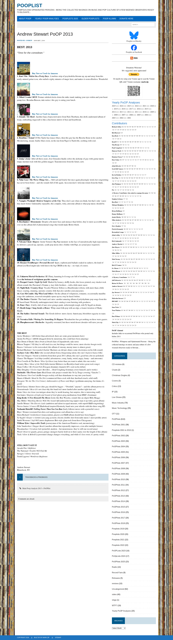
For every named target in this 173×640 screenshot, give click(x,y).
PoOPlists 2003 (118, 441)
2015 (146, 108)
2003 (114, 118)
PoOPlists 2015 (118, 507)
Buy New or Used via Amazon (45, 73)
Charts (114, 370)
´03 (125, 127)
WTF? (114, 605)
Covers (115, 381)
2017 (131, 108)
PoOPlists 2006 (118, 457)
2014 (114, 112)
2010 (144, 112)
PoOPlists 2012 (118, 490)
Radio (114, 567)
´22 (128, 130)
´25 (135, 130)
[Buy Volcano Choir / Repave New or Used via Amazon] (23, 238)
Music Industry (118, 403)
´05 (130, 127)
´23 (130, 130)
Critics (114, 386)
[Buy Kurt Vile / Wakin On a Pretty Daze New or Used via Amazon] (23, 73)
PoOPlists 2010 (118, 479)
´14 (152, 127)
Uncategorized (118, 589)
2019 (116, 108)
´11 (145, 127)
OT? (114, 414)
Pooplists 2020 (118, 534)
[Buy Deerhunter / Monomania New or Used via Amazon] (23, 218)
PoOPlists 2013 (118, 496)
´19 (120, 130)
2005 (139, 114)
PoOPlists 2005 (118, 452)
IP (113, 392)
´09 (140, 127)
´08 (137, 127)
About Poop (25, 19)
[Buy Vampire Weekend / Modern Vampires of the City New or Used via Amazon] (23, 197)
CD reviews (117, 364)
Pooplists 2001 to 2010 (121, 430)
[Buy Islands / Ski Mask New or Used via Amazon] (23, 113)
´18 (118, 130)
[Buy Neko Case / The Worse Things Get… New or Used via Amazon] (23, 176)
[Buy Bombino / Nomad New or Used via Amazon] (23, 134)
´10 (142, 127)
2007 (123, 114)
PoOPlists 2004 (118, 447)
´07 (135, 127)
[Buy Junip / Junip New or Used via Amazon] (23, 156)
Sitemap (58, 637)
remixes (115, 584)
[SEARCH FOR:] (143, 24)
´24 (133, 130)
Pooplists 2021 (118, 540)
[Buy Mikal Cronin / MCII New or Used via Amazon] (23, 94)
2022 (137, 106)
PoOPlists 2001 (118, 425)
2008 (116, 114)
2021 (144, 106)
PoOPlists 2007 (118, 463)
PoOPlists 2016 (118, 512)
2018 (123, 108)
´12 (147, 127)
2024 (121, 106)
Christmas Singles (119, 375)
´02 (123, 127)
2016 (139, 108)
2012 (129, 112)
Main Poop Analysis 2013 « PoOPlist (36, 488)
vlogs (114, 600)
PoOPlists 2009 (118, 474)
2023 (129, 106)
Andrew (29, 41)
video (114, 594)
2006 (131, 114)
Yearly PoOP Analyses (47, 19)
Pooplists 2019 (118, 529)
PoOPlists (116, 419)
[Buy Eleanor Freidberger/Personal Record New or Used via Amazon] (23, 259)
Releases (116, 578)
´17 (115, 130)
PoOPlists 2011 (118, 485)
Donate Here (126, 19)
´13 (150, 127)
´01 (120, 136)
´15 (155, 127)
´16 (113, 130)
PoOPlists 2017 (118, 518)
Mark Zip (46, 637)
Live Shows (117, 397)
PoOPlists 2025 (70, 19)
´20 (123, 130)
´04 (128, 127)
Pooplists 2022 (118, 545)
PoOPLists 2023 (119, 551)
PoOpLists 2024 (118, 556)
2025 (114, 106)
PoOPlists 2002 (118, 436)
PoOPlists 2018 (118, 523)
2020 (152, 106)
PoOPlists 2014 (118, 501)
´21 (125, 130)
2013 (121, 112)
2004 (146, 114)
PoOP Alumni (109, 19)
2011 (137, 112)
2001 (129, 118)
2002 (121, 118)
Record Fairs (117, 573)
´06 (132, 127)
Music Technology (119, 408)
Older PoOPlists (90, 19)
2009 (152, 112)
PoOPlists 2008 (118, 469)
